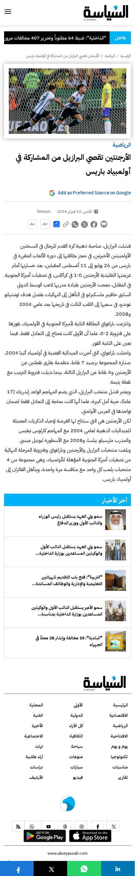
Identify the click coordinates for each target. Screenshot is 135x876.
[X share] (85, 224)
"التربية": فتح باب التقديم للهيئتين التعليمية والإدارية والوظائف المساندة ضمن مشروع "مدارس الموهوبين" (69, 580)
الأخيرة (37, 725)
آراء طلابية (34, 756)
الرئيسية (126, 56)
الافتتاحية (119, 736)
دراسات (36, 767)
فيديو (78, 777)
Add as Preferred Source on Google (94, 193)
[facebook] (97, 826)
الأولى (78, 705)
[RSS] (18, 826)
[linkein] (118, 868)
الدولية (76, 715)
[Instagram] (81, 826)
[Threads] (64, 826)
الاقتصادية (118, 715)
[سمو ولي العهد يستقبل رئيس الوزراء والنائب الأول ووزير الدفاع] (115, 519)
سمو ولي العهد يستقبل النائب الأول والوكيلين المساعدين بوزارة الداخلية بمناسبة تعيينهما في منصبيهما (70, 550)
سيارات (76, 767)
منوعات (76, 756)
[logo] (106, 12)
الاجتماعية (33, 736)
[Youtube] (48, 826)
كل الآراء (76, 725)
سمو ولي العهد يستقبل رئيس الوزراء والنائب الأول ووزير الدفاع (70, 519)
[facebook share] (94, 224)
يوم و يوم (119, 746)
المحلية (36, 705)
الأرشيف (36, 777)
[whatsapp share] (75, 224)
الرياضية (121, 144)
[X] (113, 826)
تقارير (123, 777)
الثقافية (76, 736)
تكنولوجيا (119, 756)
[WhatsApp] (31, 826)
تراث (39, 746)
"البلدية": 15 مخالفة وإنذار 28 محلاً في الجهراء (68, 641)
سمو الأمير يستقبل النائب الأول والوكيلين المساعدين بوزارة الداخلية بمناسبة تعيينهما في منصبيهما (66, 610)
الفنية (38, 715)
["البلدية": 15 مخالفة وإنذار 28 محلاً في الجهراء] (115, 641)
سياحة (77, 746)
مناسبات (120, 767)
